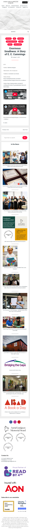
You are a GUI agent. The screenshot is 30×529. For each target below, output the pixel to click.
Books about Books (11, 41)
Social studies (18, 44)
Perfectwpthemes (17, 527)
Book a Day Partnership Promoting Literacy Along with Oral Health (15, 329)
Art (14, 38)
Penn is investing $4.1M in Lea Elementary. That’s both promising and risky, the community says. (15, 393)
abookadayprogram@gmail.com (8, 461)
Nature (20, 41)
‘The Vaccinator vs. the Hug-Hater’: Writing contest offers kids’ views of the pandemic (15, 310)
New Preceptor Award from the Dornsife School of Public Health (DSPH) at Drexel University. (15, 186)
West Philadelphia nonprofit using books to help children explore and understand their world (15, 165)
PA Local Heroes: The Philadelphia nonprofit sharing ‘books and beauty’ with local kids (15, 211)
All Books (8, 38)
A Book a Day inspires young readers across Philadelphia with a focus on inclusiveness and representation (15, 287)
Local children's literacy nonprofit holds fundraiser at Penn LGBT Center (15, 353)
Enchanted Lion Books (14, 73)
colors (5, 122)
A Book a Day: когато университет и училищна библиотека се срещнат (15, 412)
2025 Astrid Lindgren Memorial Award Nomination (15, 241)
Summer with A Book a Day (15, 370)
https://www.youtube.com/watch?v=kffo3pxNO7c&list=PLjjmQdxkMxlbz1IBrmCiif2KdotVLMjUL (14, 85)
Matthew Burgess (12, 67)
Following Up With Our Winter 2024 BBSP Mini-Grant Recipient (15, 268)
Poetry (10, 44)
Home (3, 5)
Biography (20, 38)
